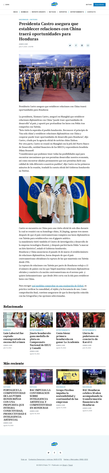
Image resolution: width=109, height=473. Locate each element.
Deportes (63, 12)
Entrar (89, 4)
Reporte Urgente (39, 12)
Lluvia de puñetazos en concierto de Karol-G (90, 338)
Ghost (64, 465)
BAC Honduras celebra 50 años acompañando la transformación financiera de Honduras (92, 398)
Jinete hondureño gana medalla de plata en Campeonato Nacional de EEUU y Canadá (40, 341)
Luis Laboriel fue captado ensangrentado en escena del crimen (14, 338)
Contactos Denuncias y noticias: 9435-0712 (45, 459)
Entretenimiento (77, 12)
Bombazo (24, 12)
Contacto (91, 12)
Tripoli (70, 465)
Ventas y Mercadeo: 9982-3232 (76, 459)
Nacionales (23, 19)
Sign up (24, 459)
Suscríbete (99, 5)
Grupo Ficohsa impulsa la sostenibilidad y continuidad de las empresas (67, 396)
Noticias (52, 12)
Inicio (15, 12)
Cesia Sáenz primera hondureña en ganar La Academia (67, 338)
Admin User (23, 44)
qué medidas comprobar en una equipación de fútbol (57, 286)
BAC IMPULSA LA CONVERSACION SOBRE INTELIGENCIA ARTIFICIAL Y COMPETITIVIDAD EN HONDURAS (41, 399)
